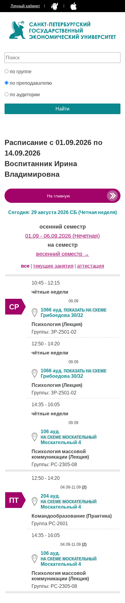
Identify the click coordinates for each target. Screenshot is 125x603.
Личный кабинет (25, 6)
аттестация (90, 266)
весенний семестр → (62, 254)
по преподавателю (30, 83)
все (25, 266)
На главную (58, 195)
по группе (20, 71)
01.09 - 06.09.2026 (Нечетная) (62, 236)
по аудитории (24, 94)
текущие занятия (53, 266)
